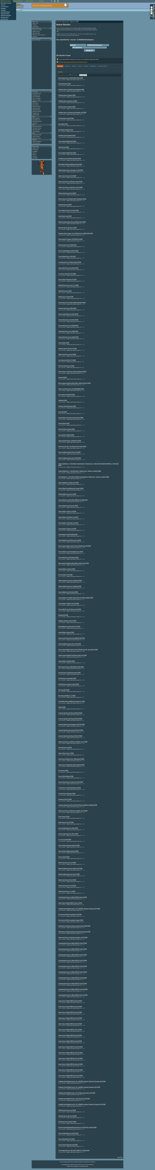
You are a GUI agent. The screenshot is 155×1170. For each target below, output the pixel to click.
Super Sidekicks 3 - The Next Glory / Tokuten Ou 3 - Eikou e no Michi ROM (79, 471)
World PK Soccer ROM (65, 291)
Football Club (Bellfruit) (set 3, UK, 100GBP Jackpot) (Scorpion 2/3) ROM (79, 1087)
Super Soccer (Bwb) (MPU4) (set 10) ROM (70, 1047)
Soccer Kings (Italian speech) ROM (68, 851)
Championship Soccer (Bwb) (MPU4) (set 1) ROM (72, 897)
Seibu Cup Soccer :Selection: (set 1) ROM (70, 187)
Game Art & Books (36, 136)
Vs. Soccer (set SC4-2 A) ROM (67, 273)
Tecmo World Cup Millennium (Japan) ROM (70, 488)
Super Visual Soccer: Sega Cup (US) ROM (70, 782)
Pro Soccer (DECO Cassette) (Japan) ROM (70, 920)
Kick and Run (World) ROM (66, 435)
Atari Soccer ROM (63, 147)
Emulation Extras (5, 17)
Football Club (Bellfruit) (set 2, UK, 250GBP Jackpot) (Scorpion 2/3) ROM (79, 908)
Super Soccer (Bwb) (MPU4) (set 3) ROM (70, 1006)
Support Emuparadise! (37, 141)
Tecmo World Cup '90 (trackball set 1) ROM (70, 551)
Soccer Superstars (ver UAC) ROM (68, 1133)
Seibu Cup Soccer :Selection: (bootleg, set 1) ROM (72, 741)
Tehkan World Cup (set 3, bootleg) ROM (69, 586)
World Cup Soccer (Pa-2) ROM (67, 880)
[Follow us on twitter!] (54, 1)
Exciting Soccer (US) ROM (66, 118)
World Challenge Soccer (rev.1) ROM (69, 874)
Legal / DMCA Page (89, 1164)
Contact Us (35, 156)
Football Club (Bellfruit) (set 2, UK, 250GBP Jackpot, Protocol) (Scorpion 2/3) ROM (81, 1104)
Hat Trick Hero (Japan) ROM (66, 429)
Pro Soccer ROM (63, 770)
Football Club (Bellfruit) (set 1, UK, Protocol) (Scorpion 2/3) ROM (76, 1093)
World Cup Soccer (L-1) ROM (66, 891)
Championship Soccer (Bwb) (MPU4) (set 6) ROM (72, 966)
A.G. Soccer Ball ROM (64, 839)
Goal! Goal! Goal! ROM (65, 216)
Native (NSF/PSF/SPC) (37, 121)
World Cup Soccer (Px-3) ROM (67, 885)
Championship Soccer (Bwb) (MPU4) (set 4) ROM (72, 954)
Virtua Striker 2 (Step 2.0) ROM (67, 528)
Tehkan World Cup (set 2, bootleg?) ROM (70, 580)
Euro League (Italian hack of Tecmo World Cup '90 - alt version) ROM (78, 649)
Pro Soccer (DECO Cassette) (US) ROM (69, 914)
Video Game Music (36, 33)
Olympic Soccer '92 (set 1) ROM (67, 227)
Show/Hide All (83, 75)
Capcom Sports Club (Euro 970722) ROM (70, 713)
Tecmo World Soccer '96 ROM (67, 256)
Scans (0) (80, 66)
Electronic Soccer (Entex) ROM (67, 1121)
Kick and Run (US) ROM (65, 574)
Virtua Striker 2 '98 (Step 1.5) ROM (68, 517)
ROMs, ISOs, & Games (37, 29)
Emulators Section (36, 31)
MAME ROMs (75, 75)
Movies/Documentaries (37, 126)
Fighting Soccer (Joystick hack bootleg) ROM (71, 89)
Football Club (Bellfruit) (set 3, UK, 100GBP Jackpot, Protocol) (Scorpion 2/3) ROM (81, 1081)
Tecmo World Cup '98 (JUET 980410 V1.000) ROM (73, 500)
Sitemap (65, 1161)
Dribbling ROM (62, 400)
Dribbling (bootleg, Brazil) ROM (67, 620)
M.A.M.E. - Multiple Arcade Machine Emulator (71, 79)
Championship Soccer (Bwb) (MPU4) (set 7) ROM (72, 972)
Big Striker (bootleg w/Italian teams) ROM (70, 164)
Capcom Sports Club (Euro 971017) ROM (70, 736)
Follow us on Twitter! (37, 99)
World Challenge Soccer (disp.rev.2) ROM (70, 868)
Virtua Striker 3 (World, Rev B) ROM (68, 603)
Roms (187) (60, 66)
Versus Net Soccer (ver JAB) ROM (68, 331)
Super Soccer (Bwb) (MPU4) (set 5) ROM (70, 1018)
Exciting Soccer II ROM (65, 747)
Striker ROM (61, 707)
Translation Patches (5, 12)
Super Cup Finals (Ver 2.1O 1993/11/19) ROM (71, 638)
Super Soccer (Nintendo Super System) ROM (71, 764)
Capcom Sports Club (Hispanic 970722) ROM (71, 724)
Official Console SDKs (6, 15)
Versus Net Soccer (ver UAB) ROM (68, 337)
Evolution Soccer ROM (64, 204)
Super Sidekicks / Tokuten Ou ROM (68, 482)
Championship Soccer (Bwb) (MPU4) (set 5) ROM (72, 960)
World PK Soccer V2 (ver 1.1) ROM (68, 285)
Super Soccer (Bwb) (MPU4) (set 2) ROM (70, 1001)
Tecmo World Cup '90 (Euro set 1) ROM (69, 540)
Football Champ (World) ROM (66, 135)
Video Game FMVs (36, 129)
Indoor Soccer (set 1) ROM (66, 753)
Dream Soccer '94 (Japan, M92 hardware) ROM (71, 302)
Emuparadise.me (76, 1166)
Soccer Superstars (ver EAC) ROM (68, 250)
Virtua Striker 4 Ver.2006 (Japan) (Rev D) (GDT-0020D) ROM (75, 597)
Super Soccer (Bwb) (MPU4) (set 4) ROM (70, 1012)
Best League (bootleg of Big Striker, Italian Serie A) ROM (74, 383)
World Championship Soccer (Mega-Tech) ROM (72, 222)
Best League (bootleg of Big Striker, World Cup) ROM (73, 563)
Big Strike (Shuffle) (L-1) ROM (66, 695)
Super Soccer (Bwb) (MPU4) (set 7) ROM (70, 1029)
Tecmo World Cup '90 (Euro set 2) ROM (69, 609)
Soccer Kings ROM (63, 857)
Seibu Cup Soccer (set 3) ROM (67, 354)
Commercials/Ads (36, 131)
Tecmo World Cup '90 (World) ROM (68, 557)
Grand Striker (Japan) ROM (66, 632)
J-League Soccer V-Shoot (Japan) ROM (69, 262)
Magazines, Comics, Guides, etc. (39, 34)
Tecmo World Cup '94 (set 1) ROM (68, 505)
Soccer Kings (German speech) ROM (69, 845)
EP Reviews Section (36, 106)
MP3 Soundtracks (36, 118)
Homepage (35, 24)
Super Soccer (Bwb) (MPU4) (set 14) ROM (70, 1070)
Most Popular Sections (6, 3)
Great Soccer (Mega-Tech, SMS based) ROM (71, 759)
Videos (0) (74, 66)
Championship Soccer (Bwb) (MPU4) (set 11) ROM (72, 995)
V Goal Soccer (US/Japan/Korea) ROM (69, 787)
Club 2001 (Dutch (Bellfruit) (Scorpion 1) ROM (71, 701)
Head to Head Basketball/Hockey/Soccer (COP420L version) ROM (77, 1127)
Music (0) (86, 66)
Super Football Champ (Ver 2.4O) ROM (69, 644)
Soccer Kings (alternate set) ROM (68, 1144)
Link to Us (34, 152)
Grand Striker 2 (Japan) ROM (66, 569)
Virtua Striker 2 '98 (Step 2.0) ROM (68, 523)
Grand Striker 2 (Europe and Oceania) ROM (70, 417)
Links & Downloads (36, 96)
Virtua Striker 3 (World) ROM (66, 661)
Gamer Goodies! (30, 1)
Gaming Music (86, 1161)
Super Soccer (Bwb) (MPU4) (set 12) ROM (70, 1058)
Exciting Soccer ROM (64, 83)
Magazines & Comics (37, 138)
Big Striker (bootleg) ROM (65, 129)
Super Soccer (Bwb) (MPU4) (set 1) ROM (70, 903)
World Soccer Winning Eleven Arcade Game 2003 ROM (74, 926)
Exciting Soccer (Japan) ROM (66, 106)
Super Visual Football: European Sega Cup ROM (72, 655)
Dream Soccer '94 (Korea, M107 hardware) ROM (72, 371)
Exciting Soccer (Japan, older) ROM (68, 684)
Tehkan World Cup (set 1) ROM (67, 494)
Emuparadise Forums (37, 93)
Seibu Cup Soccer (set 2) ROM (67, 176)
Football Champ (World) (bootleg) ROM (69, 158)
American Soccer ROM (65, 799)
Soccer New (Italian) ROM (65, 776)
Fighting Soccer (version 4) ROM (67, 101)
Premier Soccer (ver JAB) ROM (67, 308)
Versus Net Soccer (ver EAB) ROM (68, 325)
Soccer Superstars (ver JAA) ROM (68, 828)
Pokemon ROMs (36, 114)
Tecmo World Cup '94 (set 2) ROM (68, 592)
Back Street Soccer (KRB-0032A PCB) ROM (71, 667)
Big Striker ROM (63, 124)
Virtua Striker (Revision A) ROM (67, 279)
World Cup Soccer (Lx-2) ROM (67, 862)
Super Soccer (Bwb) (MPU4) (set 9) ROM (70, 1041)
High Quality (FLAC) (36, 119)
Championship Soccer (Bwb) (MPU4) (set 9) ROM (72, 983)
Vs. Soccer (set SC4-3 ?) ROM (67, 360)
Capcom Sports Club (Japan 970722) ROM (70, 730)
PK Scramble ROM (63, 690)
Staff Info (34, 154)
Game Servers (35, 103)
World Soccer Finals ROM (65, 296)
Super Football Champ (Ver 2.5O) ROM (69, 458)
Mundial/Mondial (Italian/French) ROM (69, 626)
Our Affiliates (35, 151)
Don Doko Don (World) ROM (66, 394)
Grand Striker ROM (63, 423)
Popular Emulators (17, 1)
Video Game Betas (5, 13)
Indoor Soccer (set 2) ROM (66, 822)
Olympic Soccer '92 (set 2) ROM (67, 348)
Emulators (80, 1161)
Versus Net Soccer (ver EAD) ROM (68, 268)
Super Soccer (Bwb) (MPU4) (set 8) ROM (70, 1035)
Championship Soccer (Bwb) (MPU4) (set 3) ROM (72, 949)
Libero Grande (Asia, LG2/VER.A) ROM (69, 440)
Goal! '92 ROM (62, 412)
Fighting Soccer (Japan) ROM (66, 95)
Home (61, 1161)
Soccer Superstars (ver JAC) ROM (68, 834)
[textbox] (50, 5)
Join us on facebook (36, 98)
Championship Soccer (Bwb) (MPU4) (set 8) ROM (72, 977)
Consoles (3, 4)
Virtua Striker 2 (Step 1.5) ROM (67, 511)
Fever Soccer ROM (63, 816)
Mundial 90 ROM (63, 615)
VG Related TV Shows (37, 128)
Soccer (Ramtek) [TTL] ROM (66, 1139)
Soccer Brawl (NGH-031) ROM (67, 153)
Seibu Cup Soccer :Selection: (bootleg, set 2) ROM (72, 810)
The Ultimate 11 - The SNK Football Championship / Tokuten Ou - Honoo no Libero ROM (83, 477)
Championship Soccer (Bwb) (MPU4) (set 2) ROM (72, 943)
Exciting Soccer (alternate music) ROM (69, 672)
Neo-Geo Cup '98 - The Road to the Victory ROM (72, 446)
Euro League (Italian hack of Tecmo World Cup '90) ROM (74, 546)
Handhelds (3, 8)
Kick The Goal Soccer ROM (66, 366)
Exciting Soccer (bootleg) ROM (67, 678)
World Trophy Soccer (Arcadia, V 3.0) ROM (70, 170)
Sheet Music (35, 123)
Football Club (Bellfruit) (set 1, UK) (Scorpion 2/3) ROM (74, 1098)
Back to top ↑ (120, 1157)
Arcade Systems (5, 6)
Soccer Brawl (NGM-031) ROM (67, 141)
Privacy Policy (35, 149)
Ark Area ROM (62, 377)
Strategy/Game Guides (37, 134)
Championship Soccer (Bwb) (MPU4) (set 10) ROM (73, 989)
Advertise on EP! (36, 148)
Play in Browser (4, 19)
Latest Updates (36, 26)
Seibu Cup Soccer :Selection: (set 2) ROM (70, 181)
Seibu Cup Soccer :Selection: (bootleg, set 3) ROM (72, 937)
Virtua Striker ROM (63, 342)
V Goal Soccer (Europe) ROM (66, 793)
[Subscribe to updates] (57, 1)
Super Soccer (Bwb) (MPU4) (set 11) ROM (70, 1052)
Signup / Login (35, 23)
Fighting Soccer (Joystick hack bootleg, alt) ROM (72, 112)
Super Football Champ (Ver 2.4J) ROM (69, 452)
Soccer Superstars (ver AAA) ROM (68, 314)
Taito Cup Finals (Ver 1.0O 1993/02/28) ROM (71, 389)
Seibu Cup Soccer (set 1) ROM (67, 193)
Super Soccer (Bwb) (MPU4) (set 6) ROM (70, 1023)
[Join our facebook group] (51, 1)
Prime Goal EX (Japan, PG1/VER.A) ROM (70, 239)
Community (41, 1)
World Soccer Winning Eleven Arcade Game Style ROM (74, 931)
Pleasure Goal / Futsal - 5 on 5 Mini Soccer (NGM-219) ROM (75, 233)
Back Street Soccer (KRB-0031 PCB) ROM (70, 78)
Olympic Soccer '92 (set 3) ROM (67, 1116)
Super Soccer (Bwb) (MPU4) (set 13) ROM (70, 1064)
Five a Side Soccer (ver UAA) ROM (68, 210)
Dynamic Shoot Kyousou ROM (67, 406)
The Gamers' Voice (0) (102, 66)
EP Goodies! (35, 157)
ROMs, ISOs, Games (5, 1)
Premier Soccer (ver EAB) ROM (67, 245)
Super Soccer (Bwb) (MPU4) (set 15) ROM (70, 1075)
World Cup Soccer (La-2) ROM (67, 1110)
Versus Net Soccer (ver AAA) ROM (68, 319)
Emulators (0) (67, 66)
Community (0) (93, 66)
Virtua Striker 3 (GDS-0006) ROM (67, 534)
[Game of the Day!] (152, 12)
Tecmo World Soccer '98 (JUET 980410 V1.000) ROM (73, 1150)
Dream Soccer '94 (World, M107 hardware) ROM (72, 199)
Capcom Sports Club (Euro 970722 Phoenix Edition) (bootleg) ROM (77, 805)
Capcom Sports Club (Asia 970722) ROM (70, 718)
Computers (3, 10)
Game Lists (35, 36)
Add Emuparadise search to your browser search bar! (75, 62)
